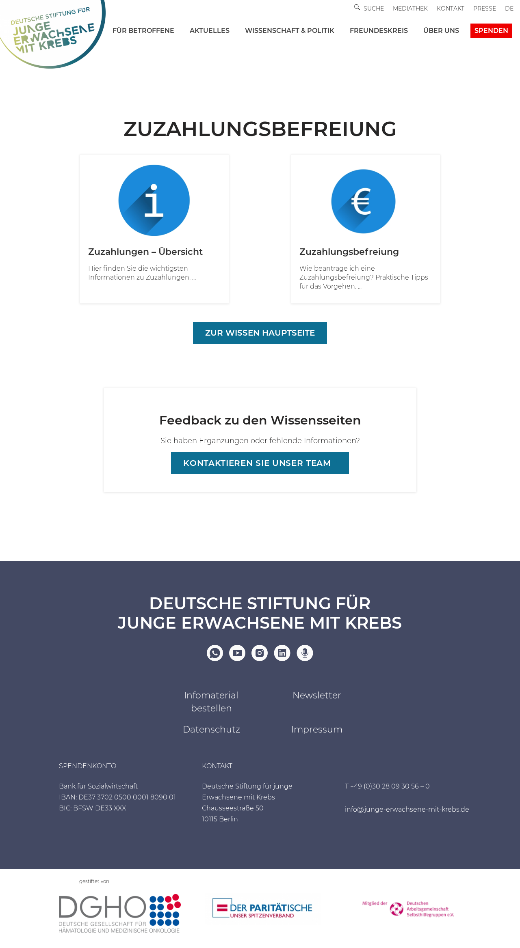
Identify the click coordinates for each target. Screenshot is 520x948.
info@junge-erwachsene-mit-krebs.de (407, 809)
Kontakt (450, 8)
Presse (484, 8)
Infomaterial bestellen (211, 702)
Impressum (316, 729)
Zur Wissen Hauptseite (260, 333)
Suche (374, 8)
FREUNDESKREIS (379, 30)
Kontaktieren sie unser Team (257, 463)
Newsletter (316, 695)
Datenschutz (211, 729)
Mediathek (410, 8)
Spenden (491, 30)
